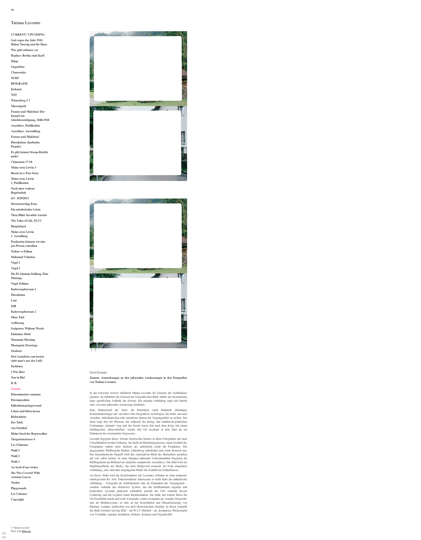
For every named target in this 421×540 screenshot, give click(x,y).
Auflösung (17, 323)
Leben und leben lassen (25, 411)
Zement (15, 389)
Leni (14, 300)
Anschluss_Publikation (25, 125)
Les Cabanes (19, 494)
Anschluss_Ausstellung (25, 131)
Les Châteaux (19, 445)
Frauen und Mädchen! (25, 137)
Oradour (16, 351)
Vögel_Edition (20, 283)
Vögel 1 (15, 262)
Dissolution (18, 295)
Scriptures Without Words (27, 328)
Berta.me (26, 531)
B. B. (14, 383)
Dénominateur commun (26, 394)
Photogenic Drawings (24, 345)
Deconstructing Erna (24, 204)
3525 (14, 95)
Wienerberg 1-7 (20, 100)
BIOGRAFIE (19, 83)
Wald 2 (15, 456)
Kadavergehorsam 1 (23, 289)
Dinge (14, 61)
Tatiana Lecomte (25, 22)
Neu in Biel (18, 377)
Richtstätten (18, 417)
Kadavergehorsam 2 (23, 312)
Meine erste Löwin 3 (23, 167)
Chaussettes (18, 72)
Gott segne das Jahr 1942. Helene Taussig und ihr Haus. (29, 42)
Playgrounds (19, 488)
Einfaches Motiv (21, 334)
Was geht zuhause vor (24, 50)
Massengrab (18, 106)
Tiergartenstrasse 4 (23, 439)
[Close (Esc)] (4, 533)
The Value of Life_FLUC (26, 221)
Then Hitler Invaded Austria (29, 215)
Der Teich (17, 422)
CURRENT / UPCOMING (28, 34)
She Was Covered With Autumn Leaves (25, 475)
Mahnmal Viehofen (23, 257)
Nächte (15, 482)
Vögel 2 (15, 268)
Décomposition (20, 400)
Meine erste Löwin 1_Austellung (22, 234)
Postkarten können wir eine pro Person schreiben (28, 244)
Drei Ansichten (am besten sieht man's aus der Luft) (27, 358)
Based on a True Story (25, 173)
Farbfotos (17, 366)
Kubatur (16, 89)
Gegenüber (18, 67)
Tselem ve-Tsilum (21, 251)
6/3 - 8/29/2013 (20, 198)
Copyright (17, 499)
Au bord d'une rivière (24, 467)
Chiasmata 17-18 (21, 162)
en (12, 9)
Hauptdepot (18, 226)
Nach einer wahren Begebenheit (23, 190)
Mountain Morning (23, 340)
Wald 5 (15, 450)
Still (13, 306)
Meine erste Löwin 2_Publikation (22, 181)
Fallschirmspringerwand (26, 405)
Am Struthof (19, 428)
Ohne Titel (17, 317)
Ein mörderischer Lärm (25, 209)
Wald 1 (15, 462)
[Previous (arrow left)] (4, 537)
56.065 (15, 78)
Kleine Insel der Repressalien (29, 433)
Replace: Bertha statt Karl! (28, 55)
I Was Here (18, 372)
